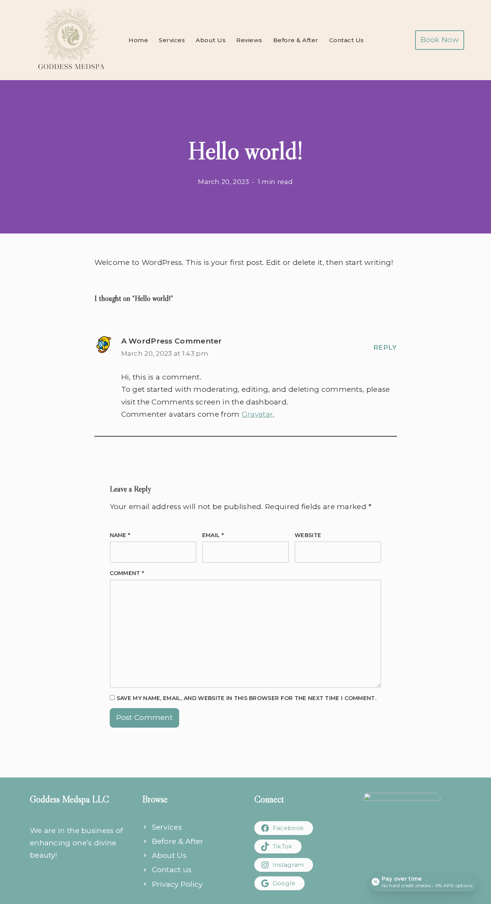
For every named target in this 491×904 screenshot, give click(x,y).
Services (172, 40)
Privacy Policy (177, 884)
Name (120, 535)
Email (213, 535)
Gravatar (257, 414)
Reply (385, 347)
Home (138, 40)
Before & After (295, 40)
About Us (211, 40)
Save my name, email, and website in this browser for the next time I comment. (246, 698)
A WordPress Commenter (171, 341)
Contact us (172, 869)
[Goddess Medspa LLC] (71, 40)
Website (308, 535)
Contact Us (346, 40)
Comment (127, 573)
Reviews (249, 40)
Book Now (439, 39)
